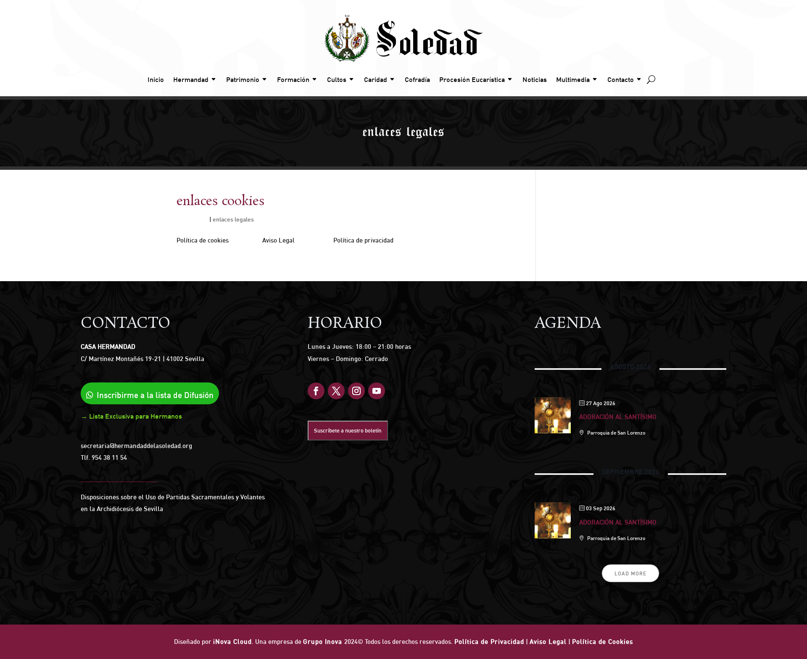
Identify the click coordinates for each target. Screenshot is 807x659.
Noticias (534, 79)
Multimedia (573, 79)
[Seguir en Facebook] (316, 390)
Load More (630, 573)
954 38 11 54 (109, 457)
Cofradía (417, 79)
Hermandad (190, 79)
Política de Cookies (602, 642)
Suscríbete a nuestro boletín (347, 430)
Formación (293, 79)
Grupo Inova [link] (323, 642)
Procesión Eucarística (472, 79)
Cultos (336, 79)
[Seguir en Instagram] (356, 390)
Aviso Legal (548, 642)
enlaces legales (233, 219)
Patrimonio (242, 79)
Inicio (156, 79)
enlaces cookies (221, 202)
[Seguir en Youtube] (376, 390)
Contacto (620, 79)
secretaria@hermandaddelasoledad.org (136, 446)
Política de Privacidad (489, 642)
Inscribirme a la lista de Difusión (155, 395)
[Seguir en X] (336, 390)
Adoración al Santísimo (618, 417)
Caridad (375, 79)
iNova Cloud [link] (232, 642)
